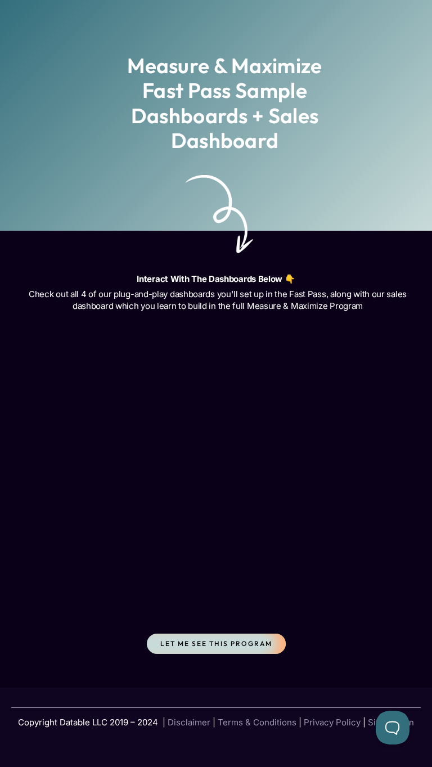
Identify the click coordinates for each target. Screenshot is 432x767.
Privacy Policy (332, 722)
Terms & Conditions (257, 722)
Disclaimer (189, 722)
